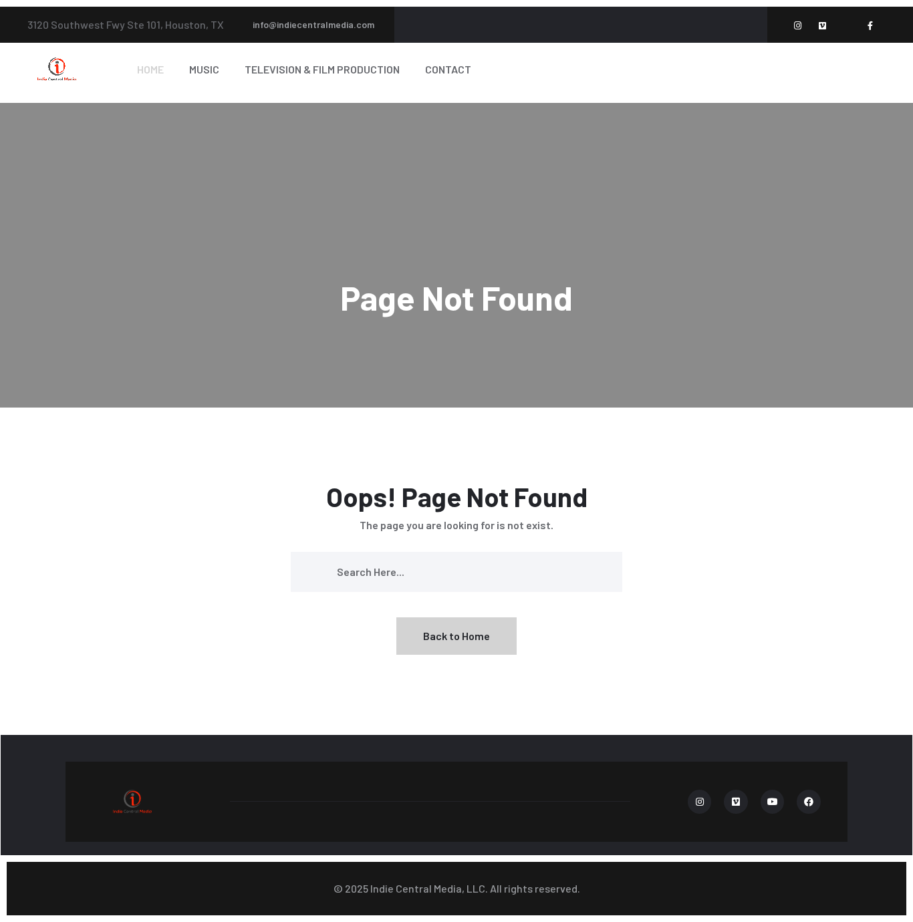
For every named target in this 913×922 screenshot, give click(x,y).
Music (204, 69)
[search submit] (318, 572)
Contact (448, 69)
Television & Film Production (322, 69)
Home (150, 69)
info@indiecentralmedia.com (313, 24)
